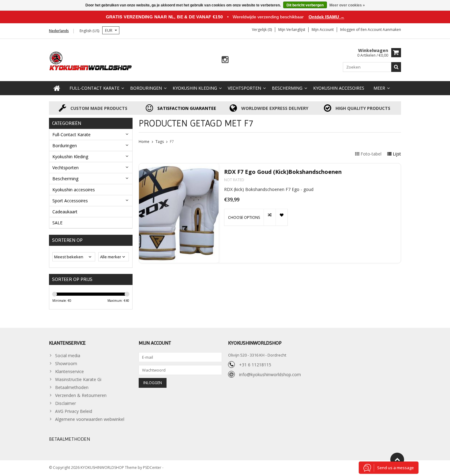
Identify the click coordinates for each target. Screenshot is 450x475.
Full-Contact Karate (94, 88)
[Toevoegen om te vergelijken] (270, 217)
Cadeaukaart (64, 212)
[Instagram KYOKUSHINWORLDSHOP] (225, 60)
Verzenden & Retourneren (81, 395)
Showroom (66, 363)
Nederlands (59, 30)
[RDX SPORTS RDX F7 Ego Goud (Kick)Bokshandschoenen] (179, 213)
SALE (57, 223)
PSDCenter (152, 467)
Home (144, 141)
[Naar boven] (397, 459)
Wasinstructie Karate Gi (78, 379)
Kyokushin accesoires (338, 88)
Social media (67, 355)
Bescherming (287, 88)
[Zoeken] (396, 67)
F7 (172, 141)
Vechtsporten (244, 88)
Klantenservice (69, 371)
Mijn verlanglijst (291, 29)
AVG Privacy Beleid (73, 411)
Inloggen (348, 29)
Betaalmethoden (71, 387)
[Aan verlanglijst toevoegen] (281, 217)
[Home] (57, 88)
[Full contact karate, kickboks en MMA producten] (91, 60)
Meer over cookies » (347, 5)
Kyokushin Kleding (195, 88)
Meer (379, 88)
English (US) (89, 30)
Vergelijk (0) (262, 29)
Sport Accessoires (70, 201)
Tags (160, 141)
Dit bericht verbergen (305, 5)
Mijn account (323, 29)
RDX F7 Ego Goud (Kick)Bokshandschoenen (283, 171)
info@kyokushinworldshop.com (270, 374)
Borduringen (146, 88)
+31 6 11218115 (255, 365)
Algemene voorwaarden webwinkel (89, 419)
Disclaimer (65, 403)
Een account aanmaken (381, 29)
